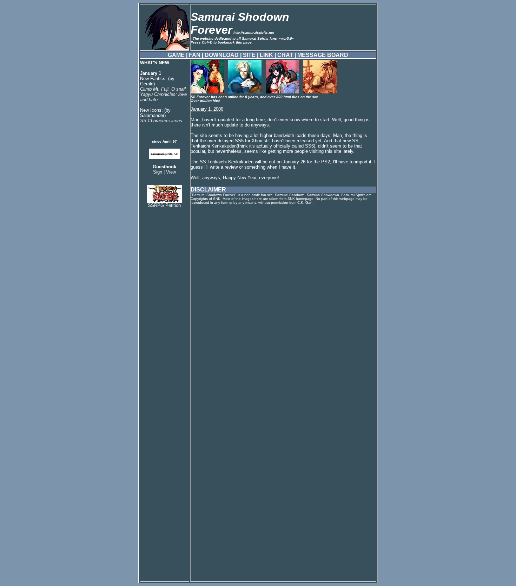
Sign (157, 172)
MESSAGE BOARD (322, 55)
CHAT (285, 55)
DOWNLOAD (222, 55)
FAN (194, 55)
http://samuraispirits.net (253, 32)
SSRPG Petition (164, 205)
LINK (266, 55)
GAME (176, 55)
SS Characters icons (161, 120)
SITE (249, 55)
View (171, 172)
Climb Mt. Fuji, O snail (163, 89)
